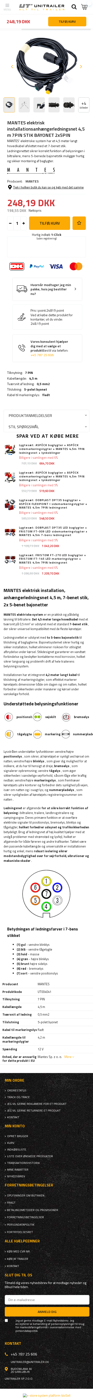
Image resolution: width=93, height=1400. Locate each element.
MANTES (32, 181)
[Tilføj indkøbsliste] (79, 223)
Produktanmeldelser (30, 415)
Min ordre (14, 1080)
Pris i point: (38, 310)
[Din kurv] (84, 7)
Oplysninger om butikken (25, 1195)
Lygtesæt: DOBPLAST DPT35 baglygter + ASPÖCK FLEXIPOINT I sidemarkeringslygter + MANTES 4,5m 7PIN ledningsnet (53, 503)
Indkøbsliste (16, 1149)
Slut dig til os (18, 1275)
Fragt (11, 1202)
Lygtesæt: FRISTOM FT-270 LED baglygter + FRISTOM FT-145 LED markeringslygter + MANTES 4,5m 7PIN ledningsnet (52, 558)
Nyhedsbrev (16, 1176)
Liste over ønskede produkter (30, 1156)
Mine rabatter (17, 1169)
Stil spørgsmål (24, 427)
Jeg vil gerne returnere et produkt (34, 1110)
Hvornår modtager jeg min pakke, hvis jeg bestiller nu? (51, 289)
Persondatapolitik (20, 1224)
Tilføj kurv (50, 223)
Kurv (10, 1142)
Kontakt (13, 1117)
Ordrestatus (16, 1090)
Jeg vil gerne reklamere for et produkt (37, 1103)
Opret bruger (17, 1136)
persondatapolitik (27, 1331)
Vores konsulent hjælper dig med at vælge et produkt (49, 348)
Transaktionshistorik (23, 1163)
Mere (68, 1056)
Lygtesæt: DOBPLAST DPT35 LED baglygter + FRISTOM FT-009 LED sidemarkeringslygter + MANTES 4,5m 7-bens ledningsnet (53, 531)
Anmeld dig (47, 1311)
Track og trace (18, 1097)
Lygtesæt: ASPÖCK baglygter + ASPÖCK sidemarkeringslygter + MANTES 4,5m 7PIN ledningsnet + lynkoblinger (52, 448)
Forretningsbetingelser (25, 1217)
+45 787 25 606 (42, 355)
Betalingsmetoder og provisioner (32, 1210)
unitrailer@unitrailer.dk (30, 1362)
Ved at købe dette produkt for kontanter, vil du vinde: (52, 317)
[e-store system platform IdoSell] (46, 1395)
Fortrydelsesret (20, 1232)
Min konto (15, 1126)
